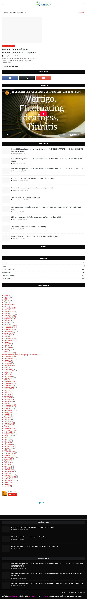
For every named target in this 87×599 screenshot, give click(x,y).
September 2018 (10, 358)
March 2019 (8, 347)
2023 (6, 306)
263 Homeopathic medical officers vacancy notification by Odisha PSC (36, 217)
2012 (6, 473)
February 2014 (9, 446)
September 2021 (10, 319)
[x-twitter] (27, 78)
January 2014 (8, 448)
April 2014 (7, 443)
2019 (6, 337)
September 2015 (10, 410)
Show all (81, 12)
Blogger (46, 596)
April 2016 (7, 396)
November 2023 (9, 308)
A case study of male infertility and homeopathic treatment (32, 178)
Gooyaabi (32, 596)
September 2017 (10, 371)
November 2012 (9, 477)
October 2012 (9, 479)
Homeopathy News (8, 46)
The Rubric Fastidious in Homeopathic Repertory (28, 227)
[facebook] (10, 78)
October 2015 (9, 409)
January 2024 (8, 304)
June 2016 (7, 392)
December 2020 (9, 326)
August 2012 (8, 482)
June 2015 (7, 416)
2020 (6, 324)
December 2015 (9, 405)
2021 (6, 313)
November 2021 (9, 317)
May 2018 (7, 362)
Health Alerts (44, 272)
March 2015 (8, 421)
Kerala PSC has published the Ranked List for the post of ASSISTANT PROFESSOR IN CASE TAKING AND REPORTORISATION (47, 150)
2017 (6, 367)
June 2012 (7, 486)
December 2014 (9, 428)
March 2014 (8, 445)
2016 (6, 380)
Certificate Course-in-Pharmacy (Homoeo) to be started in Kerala (34, 546)
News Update (44, 279)
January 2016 (8, 401)
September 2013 (10, 457)
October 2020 (9, 329)
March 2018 (8, 364)
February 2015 (9, 423)
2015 (6, 403)
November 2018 (9, 356)
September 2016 (10, 387)
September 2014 (10, 434)
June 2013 (7, 463)
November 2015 (9, 407)
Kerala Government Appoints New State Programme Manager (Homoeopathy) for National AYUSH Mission (46, 208)
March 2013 (8, 468)
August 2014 (8, 436)
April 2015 (7, 419)
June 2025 (7, 301)
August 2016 (8, 389)
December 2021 (9, 315)
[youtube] (43, 78)
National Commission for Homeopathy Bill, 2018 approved (19, 51)
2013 (6, 450)
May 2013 (7, 464)
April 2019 (7, 346)
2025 (6, 299)
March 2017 (8, 376)
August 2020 (8, 333)
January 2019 (8, 349)
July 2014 (7, 437)
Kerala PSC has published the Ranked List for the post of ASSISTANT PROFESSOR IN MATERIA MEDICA (47, 169)
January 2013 (8, 472)
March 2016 (8, 398)
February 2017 (9, 378)
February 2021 (9, 322)
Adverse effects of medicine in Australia (25, 198)
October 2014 (9, 432)
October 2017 (9, 369)
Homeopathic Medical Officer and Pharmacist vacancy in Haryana (34, 236)
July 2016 (7, 391)
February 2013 (9, 470)
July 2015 (7, 414)
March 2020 (8, 335)
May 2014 (7, 441)
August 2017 (8, 373)
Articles (44, 263)
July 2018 (7, 360)
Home (63, 592)
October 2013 (9, 455)
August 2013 (8, 459)
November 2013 (9, 454)
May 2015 (7, 418)
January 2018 (8, 365)
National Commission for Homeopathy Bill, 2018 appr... (20, 355)
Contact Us (82, 592)
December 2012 (9, 475)
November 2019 (9, 338)
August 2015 (8, 412)
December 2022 (9, 312)
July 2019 (7, 342)
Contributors (72, 592)
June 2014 (7, 439)
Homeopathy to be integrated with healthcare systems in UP (32, 188)
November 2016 (9, 383)
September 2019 (10, 340)
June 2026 (7, 297)
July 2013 (7, 461)
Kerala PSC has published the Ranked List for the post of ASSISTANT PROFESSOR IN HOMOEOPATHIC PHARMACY (46, 160)
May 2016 (7, 394)
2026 (6, 295)
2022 (6, 310)
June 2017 (7, 374)
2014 (6, 427)
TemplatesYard (13, 596)
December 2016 (9, 382)
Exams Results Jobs (44, 269)
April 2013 (7, 466)
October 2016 (9, 385)
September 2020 (10, 331)
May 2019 (7, 344)
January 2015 (8, 425)
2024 (6, 303)
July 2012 (7, 484)
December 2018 (9, 353)
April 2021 (7, 320)
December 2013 (9, 452)
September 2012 (10, 481)
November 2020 (9, 328)
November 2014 (9, 430)
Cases (44, 266)
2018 (6, 351)
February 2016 (9, 400)
